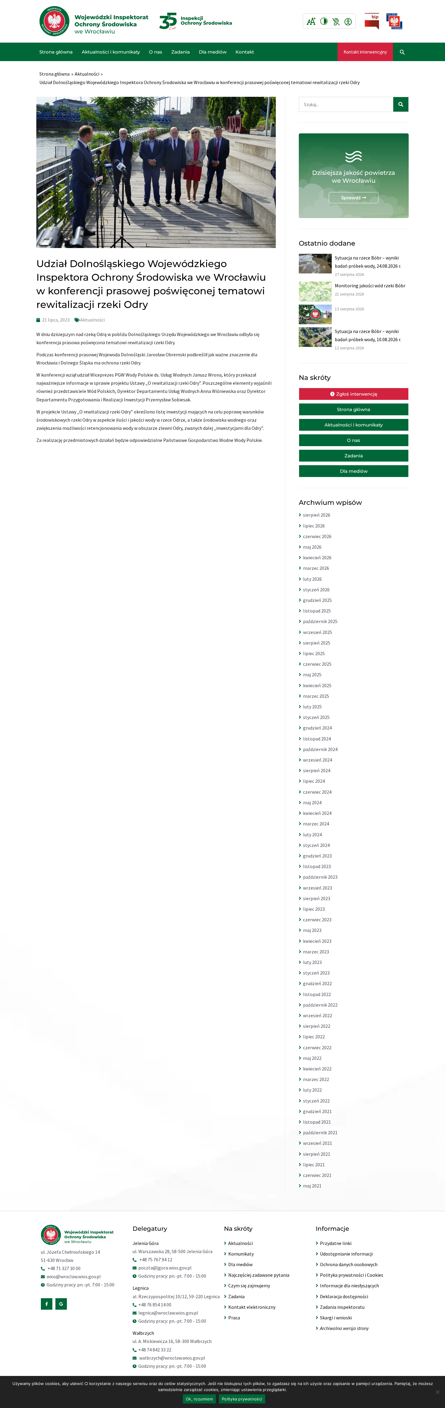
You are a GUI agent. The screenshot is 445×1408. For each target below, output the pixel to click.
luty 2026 (312, 579)
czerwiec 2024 (317, 792)
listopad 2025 (317, 611)
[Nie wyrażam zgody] (437, 1392)
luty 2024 (312, 834)
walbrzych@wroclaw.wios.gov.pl (172, 1358)
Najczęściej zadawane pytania (258, 1275)
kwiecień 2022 (317, 1069)
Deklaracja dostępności (344, 1296)
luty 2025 (312, 707)
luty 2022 (312, 1090)
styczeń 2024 (316, 845)
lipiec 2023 (314, 909)
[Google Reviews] (61, 1304)
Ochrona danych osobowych (348, 1264)
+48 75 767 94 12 (155, 1259)
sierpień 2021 (316, 1154)
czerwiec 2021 (317, 1175)
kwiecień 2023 (317, 941)
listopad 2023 (317, 866)
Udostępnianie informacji (346, 1254)
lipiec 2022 (314, 1037)
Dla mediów (212, 52)
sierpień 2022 (316, 1026)
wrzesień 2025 (317, 632)
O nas (155, 52)
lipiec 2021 (314, 1164)
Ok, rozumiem (199, 1399)
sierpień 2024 (316, 770)
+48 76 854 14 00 (154, 1305)
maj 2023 (312, 930)
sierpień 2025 (316, 643)
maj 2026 (312, 547)
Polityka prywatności (242, 1399)
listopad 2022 (317, 994)
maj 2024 (312, 802)
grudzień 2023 (317, 856)
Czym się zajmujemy (249, 1285)
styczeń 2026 (316, 589)
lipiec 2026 (314, 526)
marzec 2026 (316, 568)
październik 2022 (320, 1005)
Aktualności (92, 320)
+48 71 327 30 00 (64, 1268)
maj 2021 (312, 1186)
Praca (234, 1318)
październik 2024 (320, 749)
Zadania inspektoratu (342, 1307)
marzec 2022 (316, 1079)
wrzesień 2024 (317, 760)
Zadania (180, 52)
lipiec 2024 (314, 781)
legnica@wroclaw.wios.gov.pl (168, 1313)
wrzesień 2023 (317, 888)
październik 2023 (320, 877)
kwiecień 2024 (317, 813)
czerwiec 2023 (317, 919)
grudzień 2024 (317, 728)
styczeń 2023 (316, 973)
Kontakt (245, 52)
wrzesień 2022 (317, 1015)
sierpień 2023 (316, 898)
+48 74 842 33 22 (154, 1350)
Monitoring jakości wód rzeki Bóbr (370, 286)
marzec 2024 (316, 824)
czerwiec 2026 (317, 536)
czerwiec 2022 (317, 1047)
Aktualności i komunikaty (111, 52)
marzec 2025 (316, 696)
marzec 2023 (316, 952)
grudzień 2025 (317, 600)
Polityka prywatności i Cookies (351, 1275)
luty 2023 (312, 962)
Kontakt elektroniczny (251, 1307)
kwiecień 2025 (317, 685)
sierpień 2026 (316, 515)
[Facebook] (46, 1304)
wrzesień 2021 (317, 1143)
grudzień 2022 (317, 983)
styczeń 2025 (316, 717)
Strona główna (56, 52)
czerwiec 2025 (317, 664)
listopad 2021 (317, 1122)
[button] (365, 52)
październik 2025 (320, 621)
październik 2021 (320, 1132)
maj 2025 (312, 674)
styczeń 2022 (316, 1101)
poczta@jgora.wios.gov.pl (165, 1268)
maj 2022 (312, 1058)
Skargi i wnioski (336, 1318)
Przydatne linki (335, 1243)
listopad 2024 (317, 739)
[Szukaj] (400, 104)
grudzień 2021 (317, 1111)
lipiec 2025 (314, 653)
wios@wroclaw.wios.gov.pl (74, 1276)
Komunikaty (241, 1254)
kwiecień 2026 (317, 557)
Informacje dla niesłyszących (349, 1285)
